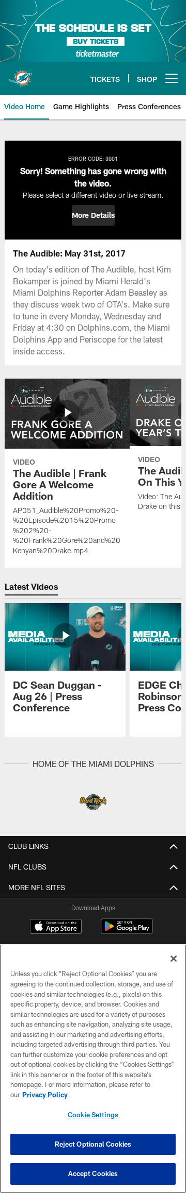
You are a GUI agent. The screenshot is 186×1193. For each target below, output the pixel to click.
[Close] (173, 958)
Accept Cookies (93, 1173)
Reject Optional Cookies (93, 1144)
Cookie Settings (93, 1115)
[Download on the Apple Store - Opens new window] (55, 927)
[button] (93, 215)
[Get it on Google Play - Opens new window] (126, 931)
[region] (93, 1068)
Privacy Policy (45, 1094)
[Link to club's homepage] (20, 74)
